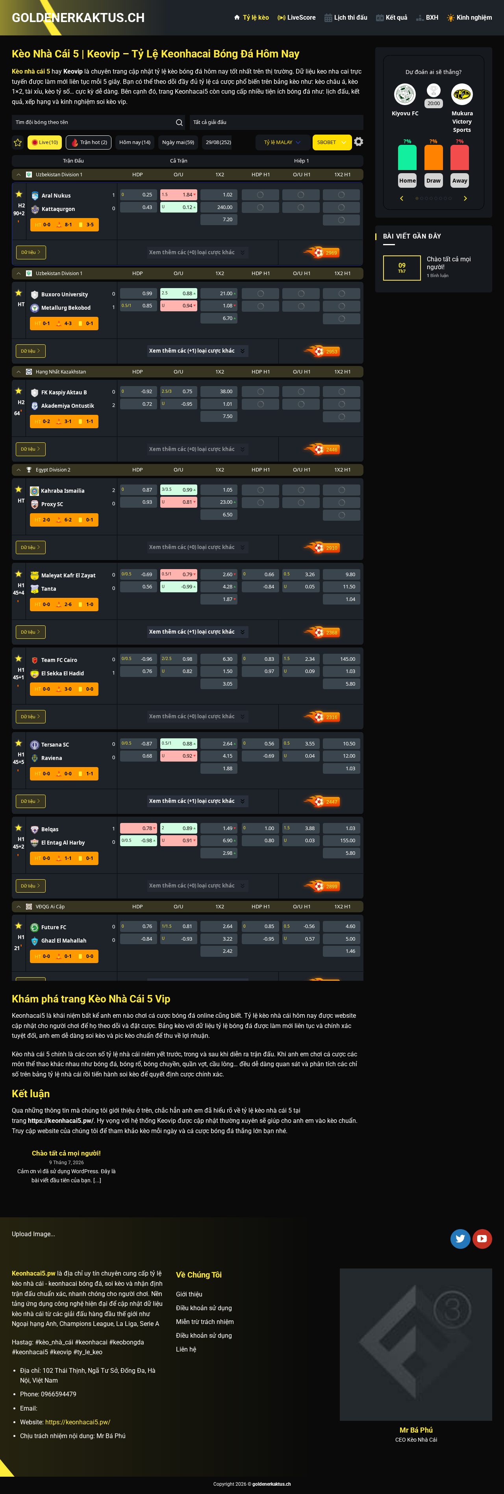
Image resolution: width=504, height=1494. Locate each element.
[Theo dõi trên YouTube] (482, 1239)
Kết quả (397, 17)
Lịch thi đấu (350, 17)
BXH (432, 17)
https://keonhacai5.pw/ (78, 1422)
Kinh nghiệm (474, 17)
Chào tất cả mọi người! (66, 1153)
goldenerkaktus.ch (51, 17)
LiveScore (301, 17)
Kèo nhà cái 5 (31, 71)
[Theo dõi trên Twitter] (460, 1239)
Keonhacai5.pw (34, 1273)
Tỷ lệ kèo (256, 17)
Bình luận (437, 275)
